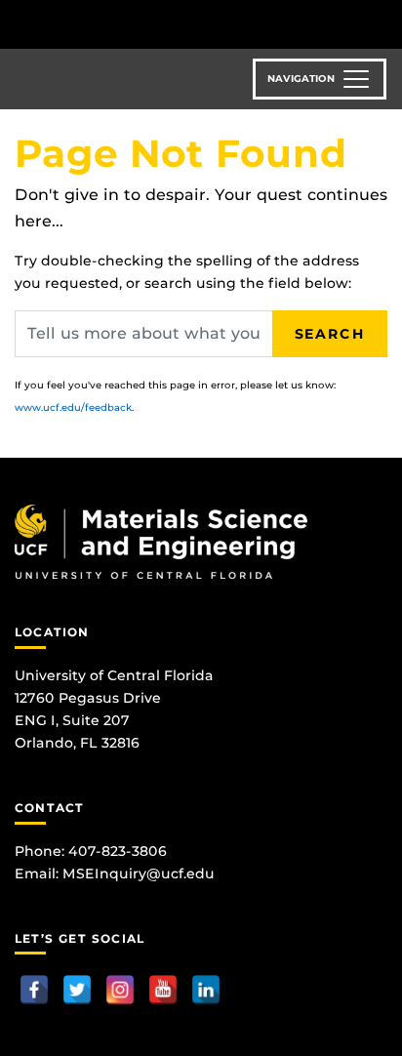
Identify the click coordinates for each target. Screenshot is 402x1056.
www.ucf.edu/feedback (73, 407)
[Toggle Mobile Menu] (382, 23)
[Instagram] (120, 989)
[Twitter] (77, 989)
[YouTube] (163, 989)
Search (330, 334)
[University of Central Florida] (148, 24)
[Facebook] (34, 989)
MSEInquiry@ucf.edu (138, 873)
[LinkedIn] (206, 989)
